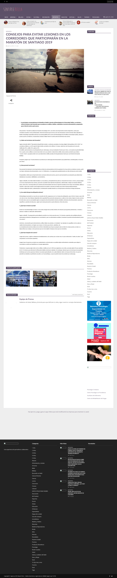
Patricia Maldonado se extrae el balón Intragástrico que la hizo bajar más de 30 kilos (69, 23)
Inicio (6, 17)
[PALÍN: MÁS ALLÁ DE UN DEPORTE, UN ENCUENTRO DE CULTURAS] (63, 491)
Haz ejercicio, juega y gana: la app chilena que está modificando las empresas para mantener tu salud (58, 412)
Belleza (20, 17)
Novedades (108, 90)
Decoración (46, 17)
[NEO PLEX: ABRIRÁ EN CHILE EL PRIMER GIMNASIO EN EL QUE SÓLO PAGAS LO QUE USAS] (90, 91)
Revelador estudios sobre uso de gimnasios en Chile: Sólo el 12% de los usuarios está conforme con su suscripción (76, 462)
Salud (79, 17)
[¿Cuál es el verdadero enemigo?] (96, 22)
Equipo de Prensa (11, 96)
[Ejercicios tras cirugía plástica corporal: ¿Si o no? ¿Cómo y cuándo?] (63, 482)
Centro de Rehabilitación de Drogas (96, 398)
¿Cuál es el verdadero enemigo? (104, 22)
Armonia (12, 17)
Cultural (36, 17)
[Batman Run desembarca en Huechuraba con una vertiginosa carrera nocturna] (90, 102)
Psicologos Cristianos (93, 389)
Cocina (28, 17)
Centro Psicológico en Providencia (96, 392)
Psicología (95, 17)
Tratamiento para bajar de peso (50, 22)
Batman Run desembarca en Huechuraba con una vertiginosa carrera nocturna (45, 277)
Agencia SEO (14, 576)
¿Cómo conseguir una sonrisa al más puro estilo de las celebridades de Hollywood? (33, 23)
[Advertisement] (84, 8)
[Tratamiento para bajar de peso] (42, 22)
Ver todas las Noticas (77, 294)
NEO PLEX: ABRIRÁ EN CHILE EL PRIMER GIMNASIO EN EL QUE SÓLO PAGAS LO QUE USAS (18, 277)
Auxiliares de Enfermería (94, 395)
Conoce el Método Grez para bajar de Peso (13, 22)
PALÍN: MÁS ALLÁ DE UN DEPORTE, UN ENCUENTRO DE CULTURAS (76, 493)
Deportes (55, 17)
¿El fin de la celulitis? (85, 22)
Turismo (86, 17)
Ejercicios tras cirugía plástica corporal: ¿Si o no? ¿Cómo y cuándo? (76, 484)
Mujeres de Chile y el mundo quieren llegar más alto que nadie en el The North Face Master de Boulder (76, 474)
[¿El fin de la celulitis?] (78, 22)
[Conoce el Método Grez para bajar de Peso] (6, 22)
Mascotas (64, 17)
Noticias (71, 17)
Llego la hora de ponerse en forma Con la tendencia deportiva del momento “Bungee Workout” (76, 451)
